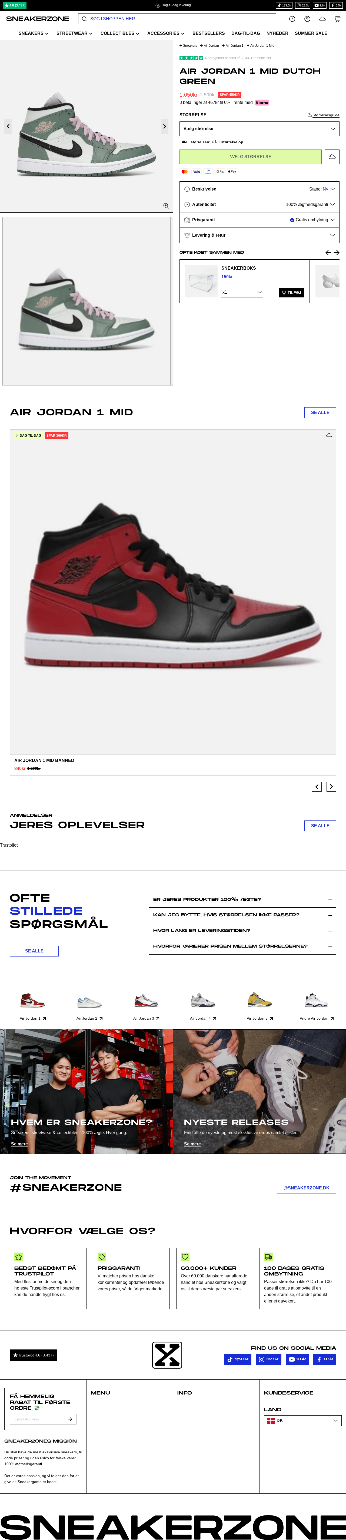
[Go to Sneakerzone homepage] (34, 18)
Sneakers (190, 46)
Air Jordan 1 (235, 46)
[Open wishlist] (322, 19)
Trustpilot (9, 845)
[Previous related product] (328, 252)
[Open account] (307, 19)
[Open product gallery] (86, 126)
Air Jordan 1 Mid (262, 46)
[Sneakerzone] (167, 1355)
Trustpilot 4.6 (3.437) (36, 1355)
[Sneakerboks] (201, 281)
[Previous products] (317, 787)
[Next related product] (337, 252)
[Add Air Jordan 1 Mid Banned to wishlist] (329, 435)
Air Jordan (211, 46)
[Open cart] (337, 19)
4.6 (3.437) (17, 5)
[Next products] (331, 787)
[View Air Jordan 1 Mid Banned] (173, 592)
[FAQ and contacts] (292, 19)
